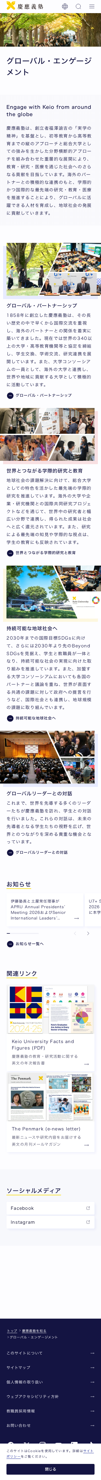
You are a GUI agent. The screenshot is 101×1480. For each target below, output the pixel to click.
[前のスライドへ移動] (75, 933)
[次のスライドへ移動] (88, 933)
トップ (12, 1330)
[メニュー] (91, 6)
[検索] (78, 6)
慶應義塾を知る (34, 1330)
